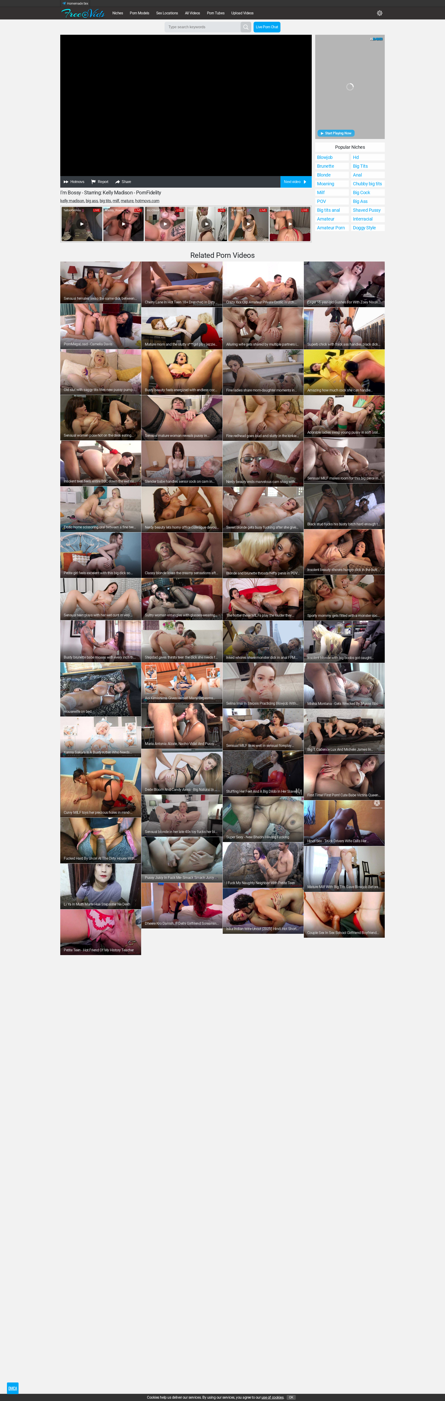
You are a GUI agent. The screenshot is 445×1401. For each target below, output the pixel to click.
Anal (357, 175)
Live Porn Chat (267, 27)
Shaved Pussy (366, 210)
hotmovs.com (147, 200)
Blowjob (325, 157)
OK (291, 1397)
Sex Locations (167, 13)
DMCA (12, 1388)
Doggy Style (364, 227)
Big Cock (361, 192)
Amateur (325, 219)
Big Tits (105, 200)
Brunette (325, 166)
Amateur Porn (331, 227)
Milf (116, 200)
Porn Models (139, 13)
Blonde (324, 175)
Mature (127, 200)
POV (321, 201)
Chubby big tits (367, 183)
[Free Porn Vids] (83, 13)
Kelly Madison (72, 200)
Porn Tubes (215, 13)
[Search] (246, 27)
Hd (356, 157)
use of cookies (272, 1397)
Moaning (325, 183)
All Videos (192, 13)
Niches (117, 13)
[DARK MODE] (379, 13)
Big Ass (92, 200)
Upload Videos (242, 13)
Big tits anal (328, 210)
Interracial (363, 219)
